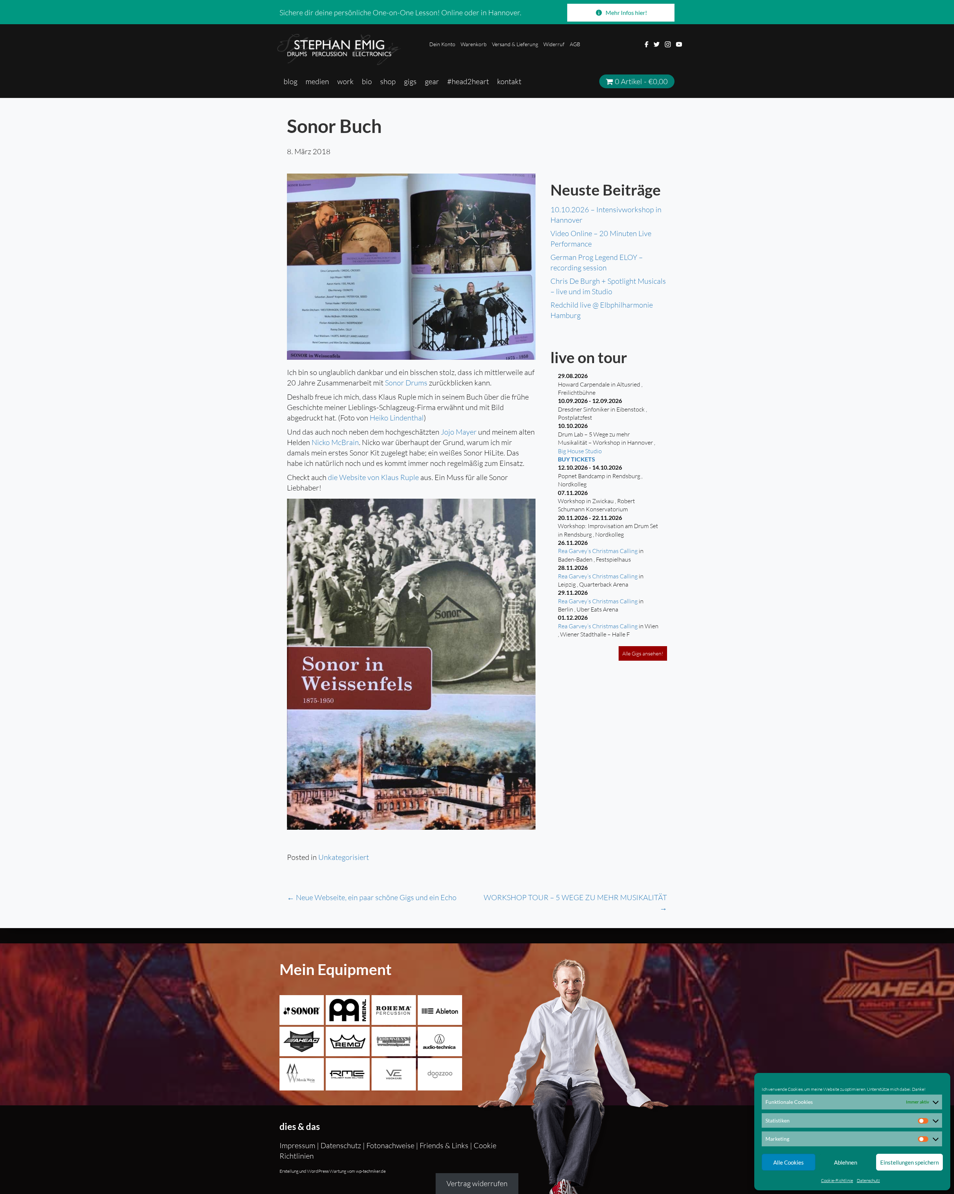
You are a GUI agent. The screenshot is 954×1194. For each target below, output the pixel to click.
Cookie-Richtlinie (837, 1180)
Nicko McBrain (335, 442)
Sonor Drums (406, 382)
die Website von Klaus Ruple (373, 477)
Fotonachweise (390, 1145)
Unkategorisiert (343, 857)
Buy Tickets (576, 459)
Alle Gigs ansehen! (642, 653)
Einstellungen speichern (909, 1162)
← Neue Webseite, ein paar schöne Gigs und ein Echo (372, 897)
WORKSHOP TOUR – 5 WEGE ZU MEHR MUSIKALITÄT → (575, 902)
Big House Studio (580, 451)
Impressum (298, 1145)
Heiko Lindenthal (397, 417)
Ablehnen (845, 1162)
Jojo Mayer (459, 431)
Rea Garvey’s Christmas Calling (598, 551)
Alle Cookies (788, 1162)
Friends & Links (444, 1145)
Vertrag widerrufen (477, 1183)
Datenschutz (868, 1180)
